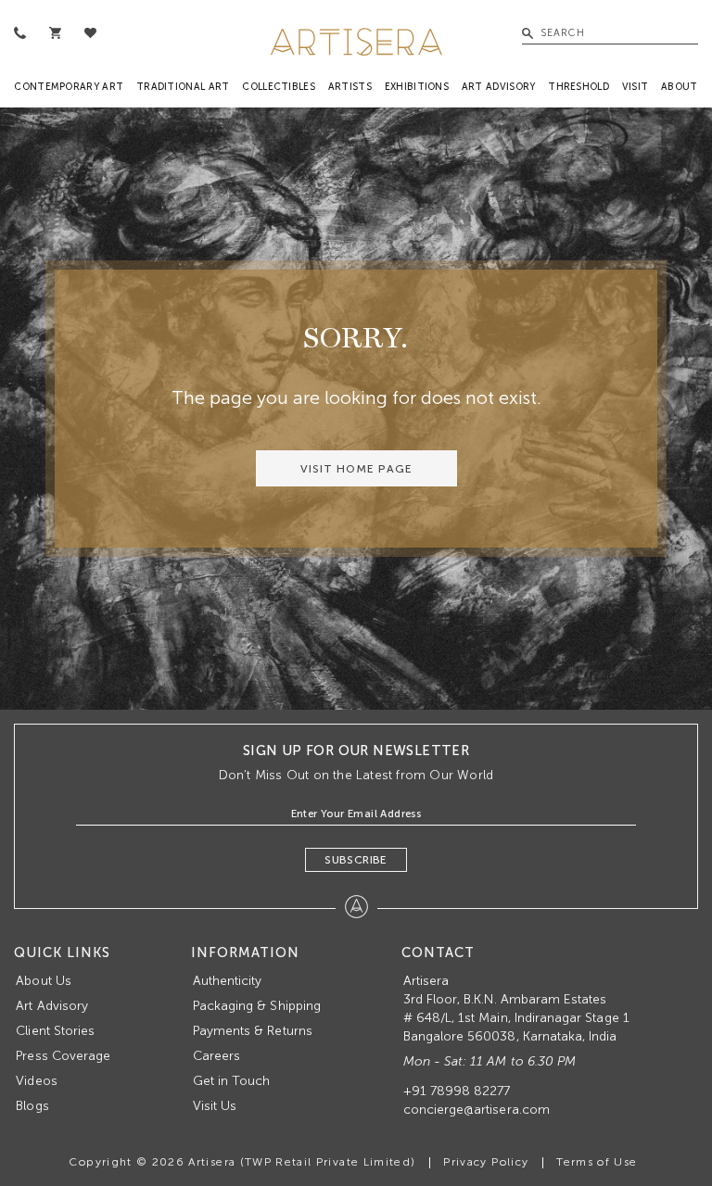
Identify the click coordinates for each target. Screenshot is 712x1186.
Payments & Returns (252, 1031)
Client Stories (55, 1031)
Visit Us (214, 1106)
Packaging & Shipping (257, 1006)
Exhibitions (417, 87)
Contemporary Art (68, 87)
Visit (635, 87)
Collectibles (278, 87)
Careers (216, 1056)
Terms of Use (596, 1161)
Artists (350, 87)
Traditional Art (183, 87)
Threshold (578, 87)
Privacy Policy (485, 1161)
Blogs (32, 1106)
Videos (36, 1081)
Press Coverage (63, 1056)
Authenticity (227, 981)
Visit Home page (356, 468)
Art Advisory (499, 87)
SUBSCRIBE (356, 859)
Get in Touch (232, 1081)
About (679, 87)
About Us (43, 981)
